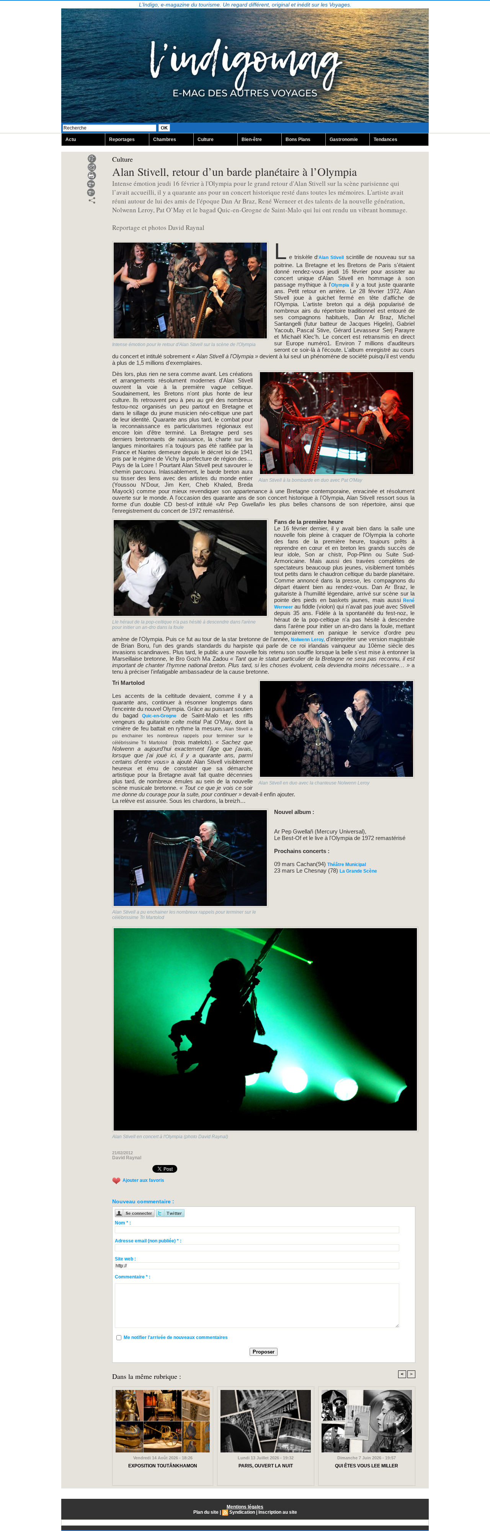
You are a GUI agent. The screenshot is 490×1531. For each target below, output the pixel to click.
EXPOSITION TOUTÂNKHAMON (162, 1466)
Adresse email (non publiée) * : (148, 1241)
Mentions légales (245, 1507)
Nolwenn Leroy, (306, 639)
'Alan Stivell (330, 257)
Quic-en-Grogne (157, 716)
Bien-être (252, 139)
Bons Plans (298, 139)
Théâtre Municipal (346, 864)
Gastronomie (344, 139)
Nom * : (123, 1223)
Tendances (385, 139)
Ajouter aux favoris (143, 1180)
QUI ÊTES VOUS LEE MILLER (366, 1466)
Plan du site (206, 1512)
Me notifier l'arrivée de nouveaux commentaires (176, 1337)
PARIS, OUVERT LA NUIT (265, 1466)
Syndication (242, 1512)
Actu (70, 139)
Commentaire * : (132, 1277)
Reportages (122, 139)
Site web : (125, 1259)
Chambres (164, 139)
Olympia (341, 285)
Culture (206, 139)
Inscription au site (277, 1512)
